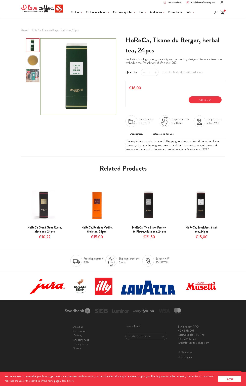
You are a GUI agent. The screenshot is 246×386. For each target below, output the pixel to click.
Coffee (75, 12)
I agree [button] (229, 379)
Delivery (77, 335)
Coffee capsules (123, 12)
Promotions (175, 12)
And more (156, 12)
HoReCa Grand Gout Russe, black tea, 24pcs (44, 229)
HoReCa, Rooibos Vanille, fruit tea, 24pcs (96, 229)
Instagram (186, 357)
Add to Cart (205, 100)
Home (24, 30)
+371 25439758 (174, 2)
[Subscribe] (162, 336)
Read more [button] (68, 381)
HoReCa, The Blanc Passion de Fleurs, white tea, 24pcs (149, 229)
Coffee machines (96, 12)
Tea (141, 12)
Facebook (186, 352)
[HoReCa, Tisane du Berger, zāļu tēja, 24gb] (78, 76)
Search (77, 348)
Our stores (79, 331)
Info (189, 12)
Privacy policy (80, 344)
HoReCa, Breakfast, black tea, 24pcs (201, 229)
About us (78, 327)
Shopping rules (81, 340)
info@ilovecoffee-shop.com (203, 2)
